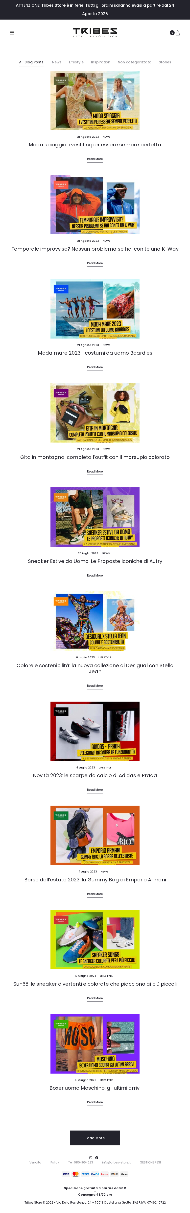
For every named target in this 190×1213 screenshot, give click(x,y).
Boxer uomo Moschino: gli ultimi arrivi (95, 1087)
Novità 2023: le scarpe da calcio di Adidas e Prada (95, 775)
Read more (95, 159)
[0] (177, 32)
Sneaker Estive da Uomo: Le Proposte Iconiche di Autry (95, 561)
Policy (54, 1162)
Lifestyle (76, 62)
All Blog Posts (31, 62)
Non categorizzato (134, 62)
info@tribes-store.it (116, 1162)
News (57, 62)
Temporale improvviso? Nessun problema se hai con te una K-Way (95, 248)
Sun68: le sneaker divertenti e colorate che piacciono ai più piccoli (95, 983)
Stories (165, 62)
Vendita (35, 1162)
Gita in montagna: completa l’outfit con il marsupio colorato (95, 457)
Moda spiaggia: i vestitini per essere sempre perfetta (95, 144)
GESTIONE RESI (150, 1162)
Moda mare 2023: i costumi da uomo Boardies (95, 352)
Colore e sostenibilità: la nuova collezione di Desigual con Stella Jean (95, 668)
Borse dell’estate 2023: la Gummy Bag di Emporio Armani (95, 879)
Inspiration (100, 62)
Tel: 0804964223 (80, 1162)
